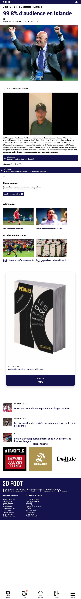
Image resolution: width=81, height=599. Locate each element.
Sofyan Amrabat (8, 514)
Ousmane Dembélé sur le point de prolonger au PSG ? (21, 402)
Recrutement (64, 491)
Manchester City (31, 510)
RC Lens (29, 509)
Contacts (21, 489)
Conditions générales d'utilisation (16, 491)
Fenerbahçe (30, 505)
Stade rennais (30, 512)
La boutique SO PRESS (36, 489)
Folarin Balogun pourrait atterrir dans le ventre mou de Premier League (28, 432)
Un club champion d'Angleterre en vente (50, 209)
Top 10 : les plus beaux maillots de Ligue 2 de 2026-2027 (51, 241)
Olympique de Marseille (34, 507)
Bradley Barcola (8, 503)
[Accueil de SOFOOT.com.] (13, 2)
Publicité (34, 491)
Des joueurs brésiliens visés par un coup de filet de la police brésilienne (27, 416)
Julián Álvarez (7, 501)
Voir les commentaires (12, 194)
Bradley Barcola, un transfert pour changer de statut (18, 241)
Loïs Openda (7, 510)
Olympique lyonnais (32, 499)
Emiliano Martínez (9, 516)
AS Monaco (30, 514)
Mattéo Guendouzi (9, 499)
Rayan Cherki (7, 505)
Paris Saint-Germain (32, 501)
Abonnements (9, 489)
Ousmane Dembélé (9, 509)
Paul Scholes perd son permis (13, 209)
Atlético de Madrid (32, 516)
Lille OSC (29, 503)
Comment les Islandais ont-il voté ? (20, 159)
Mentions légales (54, 489)
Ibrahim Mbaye (7, 507)
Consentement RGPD (48, 491)
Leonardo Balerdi (8, 512)
